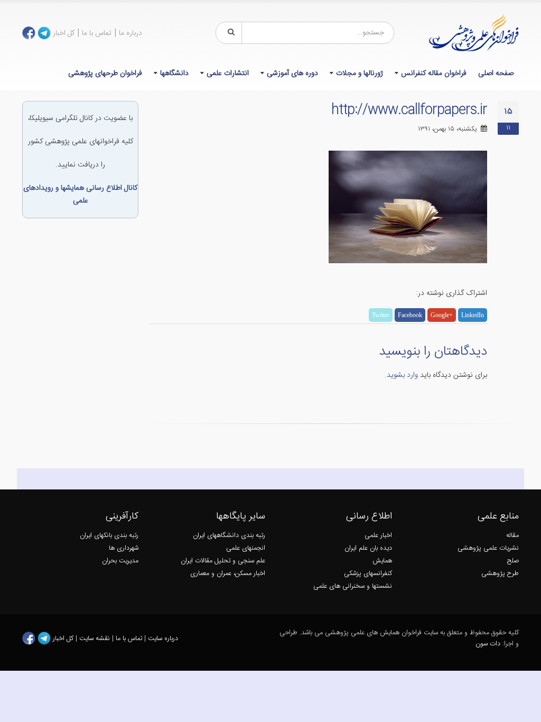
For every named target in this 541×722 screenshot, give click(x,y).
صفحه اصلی (496, 73)
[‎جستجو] (229, 32)
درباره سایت (163, 638)
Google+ (442, 315)
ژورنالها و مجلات (359, 73)
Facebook (410, 315)
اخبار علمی (378, 535)
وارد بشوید (402, 375)
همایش (382, 561)
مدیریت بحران (120, 561)
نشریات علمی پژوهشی (488, 548)
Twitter (380, 315)
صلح (513, 561)
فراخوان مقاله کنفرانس (434, 73)
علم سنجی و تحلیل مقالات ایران (223, 561)
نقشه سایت (95, 638)
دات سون (487, 644)
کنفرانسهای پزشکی (368, 573)
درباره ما (130, 33)
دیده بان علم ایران (368, 548)
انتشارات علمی (228, 73)
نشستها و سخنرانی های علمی (352, 586)
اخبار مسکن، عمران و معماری (227, 573)
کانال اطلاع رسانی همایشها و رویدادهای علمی (80, 194)
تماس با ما (96, 33)
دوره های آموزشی (292, 73)
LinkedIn (472, 315)
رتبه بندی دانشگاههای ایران (229, 535)
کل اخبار (63, 33)
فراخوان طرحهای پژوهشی (105, 73)
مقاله (512, 535)
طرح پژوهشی (500, 573)
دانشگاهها (174, 73)
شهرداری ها (123, 548)
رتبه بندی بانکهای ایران (109, 535)
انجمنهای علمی (245, 548)
